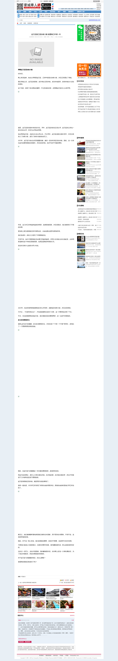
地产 (59, 11)
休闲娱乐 (81, 14)
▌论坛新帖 (80, 205)
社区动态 (52, 11)
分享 (67, 580)
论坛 (35, 11)
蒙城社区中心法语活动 (84, 221)
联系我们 (99, 4)
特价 (46, 11)
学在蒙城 (42, 16)
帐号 (18, 1)
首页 (19, 11)
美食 (82, 8)
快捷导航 (96, 1)
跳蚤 (30, 11)
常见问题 (99, 5)
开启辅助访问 (100, 1)
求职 (24, 14)
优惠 (79, 8)
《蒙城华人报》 (80, 11)
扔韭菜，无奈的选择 (83, 219)
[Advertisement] (77, 5)
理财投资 (64, 16)
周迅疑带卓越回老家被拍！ (85, 86)
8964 (19, 620)
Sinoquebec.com (74, 655)
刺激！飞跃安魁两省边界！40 (93, 263)
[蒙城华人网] (29, 9)
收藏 (72, 580)
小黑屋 (66, 655)
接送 (91, 8)
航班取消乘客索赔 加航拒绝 (29, 582)
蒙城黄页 (71, 11)
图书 (24, 16)
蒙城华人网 (17, 23)
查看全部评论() (22, 638)
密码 (29, 1)
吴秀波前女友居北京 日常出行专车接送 (88, 84)
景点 (88, 8)
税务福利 (81, 16)
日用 (26, 14)
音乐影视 (92, 14)
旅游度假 (97, 16)
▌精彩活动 (80, 234)
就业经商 (69, 16)
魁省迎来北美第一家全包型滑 (93, 256)
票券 (26, 16)
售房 (66, 8)
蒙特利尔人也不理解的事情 (52, 609)
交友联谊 (69, 14)
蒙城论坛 (99, 7)
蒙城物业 (75, 16)
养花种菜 (99, 219)
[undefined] (53, 4)
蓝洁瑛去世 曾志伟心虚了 (85, 104)
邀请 (62, 580)
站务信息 (55, 655)
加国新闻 (29, 23)
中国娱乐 (23, 576)
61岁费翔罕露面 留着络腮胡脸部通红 (88, 91)
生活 (40, 11)
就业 (72, 8)
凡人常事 (86, 14)
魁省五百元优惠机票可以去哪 (93, 243)
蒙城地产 (99, 9)
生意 (69, 8)
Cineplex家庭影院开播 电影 (92, 236)
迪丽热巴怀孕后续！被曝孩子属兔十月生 (89, 101)
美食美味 (53, 14)
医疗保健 (97, 14)
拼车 (32, 16)
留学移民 (58, 16)
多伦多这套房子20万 (69, 582)
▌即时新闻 (80, 138)
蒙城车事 (47, 14)
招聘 (21, 14)
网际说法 (53, 16)
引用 (73, 620)
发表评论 (72, 615)
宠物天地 (64, 14)
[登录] (41, 1)
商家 (64, 11)
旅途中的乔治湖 (82, 227)
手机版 (61, 655)
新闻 (25, 11)
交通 (85, 8)
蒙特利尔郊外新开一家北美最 (93, 249)
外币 (21, 16)
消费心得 (42, 14)
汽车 (29, 14)
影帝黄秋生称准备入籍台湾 (85, 89)
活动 (75, 8)
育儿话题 (47, 16)
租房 (63, 8)
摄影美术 (86, 16)
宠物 (29, 16)
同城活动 (92, 16)
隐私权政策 (48, 655)
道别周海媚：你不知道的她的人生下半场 (89, 106)
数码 (32, 14)
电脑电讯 (58, 14)
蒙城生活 (21, 587)
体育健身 (75, 14)
